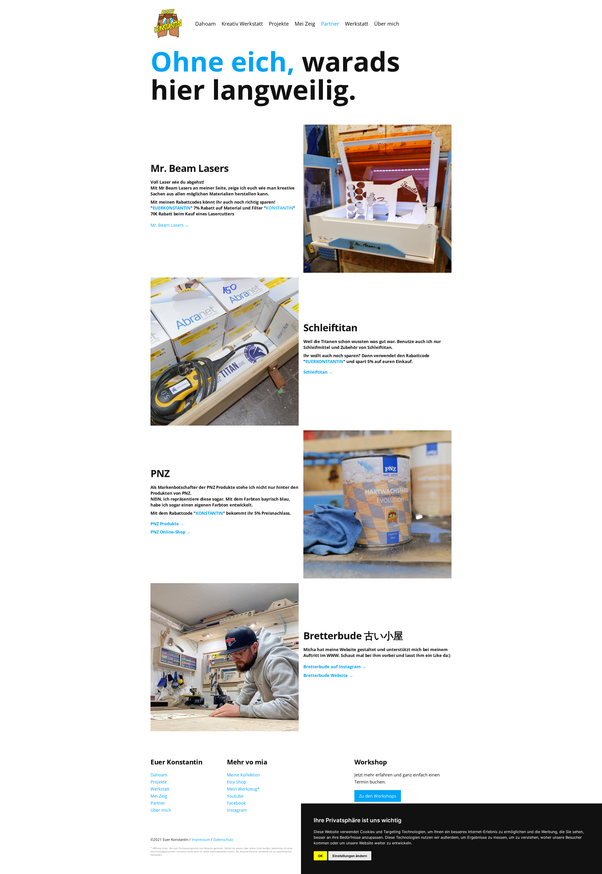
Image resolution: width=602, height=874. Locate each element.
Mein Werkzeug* (243, 789)
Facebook (236, 803)
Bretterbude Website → (328, 675)
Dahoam (158, 775)
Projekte (158, 782)
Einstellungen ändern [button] (350, 856)
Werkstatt (159, 789)
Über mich (160, 810)
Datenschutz (223, 839)
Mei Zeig (158, 796)
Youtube (235, 796)
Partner (157, 803)
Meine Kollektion (243, 775)
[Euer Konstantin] (168, 24)
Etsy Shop (236, 782)
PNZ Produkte (164, 523)
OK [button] (320, 856)
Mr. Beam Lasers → (169, 225)
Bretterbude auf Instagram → (334, 666)
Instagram (237, 810)
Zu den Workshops (377, 796)
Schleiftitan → (318, 372)
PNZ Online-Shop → (170, 532)
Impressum (201, 839)
